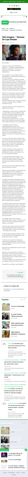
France (12, 327)
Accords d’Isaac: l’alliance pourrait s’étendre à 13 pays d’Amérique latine (16, 467)
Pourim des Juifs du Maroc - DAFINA (14, 360)
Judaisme (15, 318)
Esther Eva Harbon (13, 403)
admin (5, 42)
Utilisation (14, 474)
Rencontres (19, 1)
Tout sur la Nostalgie (14, 459)
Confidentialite (11, 472)
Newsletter (5, 1)
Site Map (23, 472)
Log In (23, 1)
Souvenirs (13, 308)
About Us (5, 472)
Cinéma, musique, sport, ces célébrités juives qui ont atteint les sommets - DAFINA (15, 386)
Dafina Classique (12, 1)
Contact (18, 472)
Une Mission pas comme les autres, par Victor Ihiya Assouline (16, 346)
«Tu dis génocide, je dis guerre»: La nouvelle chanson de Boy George (15, 455)
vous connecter (13, 289)
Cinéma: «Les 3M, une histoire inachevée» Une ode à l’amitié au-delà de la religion (13, 391)
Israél (12, 318)
